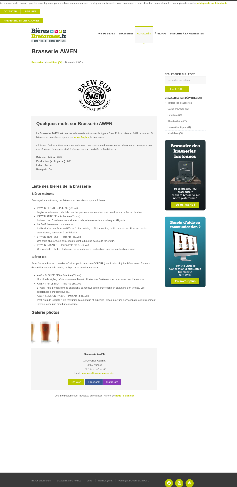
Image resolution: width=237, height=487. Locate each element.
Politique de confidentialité (133, 481)
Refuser (30, 11)
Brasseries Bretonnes (69, 481)
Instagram (112, 381)
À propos (160, 33)
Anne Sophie (81, 137)
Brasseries (126, 33)
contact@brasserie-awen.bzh (98, 373)
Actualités (144, 33)
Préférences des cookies (21, 20)
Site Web (76, 381)
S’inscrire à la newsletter (187, 33)
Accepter (10, 11)
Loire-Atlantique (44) (179, 127)
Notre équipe (105, 481)
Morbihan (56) (54, 62)
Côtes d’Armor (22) (178, 109)
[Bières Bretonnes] (49, 35)
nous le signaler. (124, 395)
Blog (89, 481)
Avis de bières (106, 33)
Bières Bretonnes (41, 481)
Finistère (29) (175, 115)
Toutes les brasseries (180, 102)
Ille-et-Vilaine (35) (177, 121)
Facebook (94, 381)
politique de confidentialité (211, 3)
